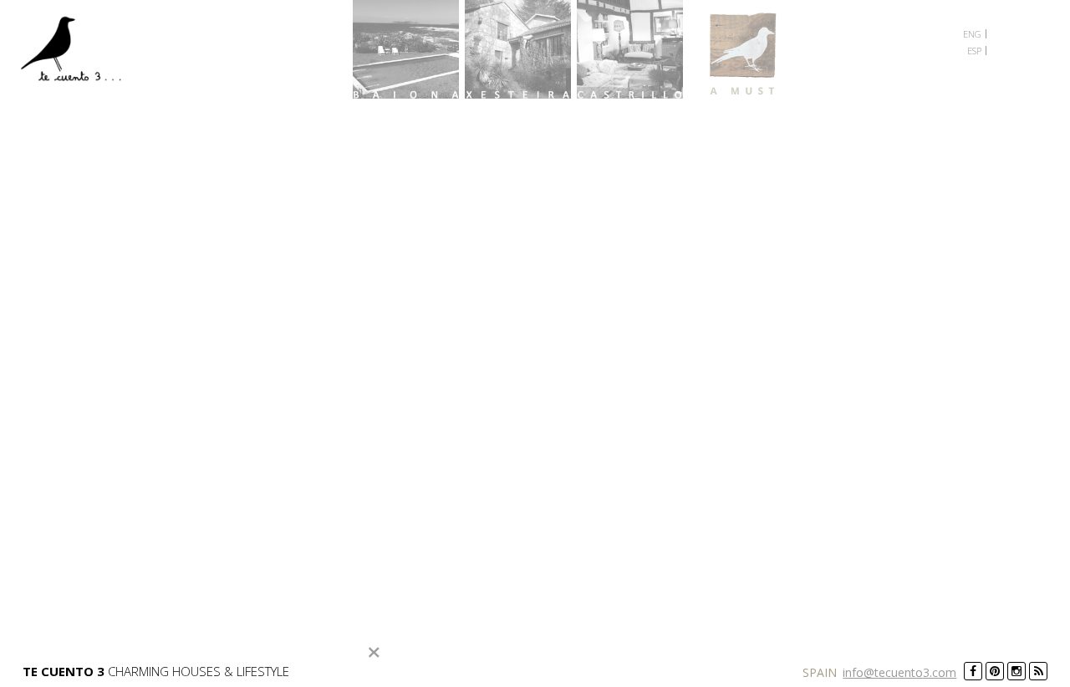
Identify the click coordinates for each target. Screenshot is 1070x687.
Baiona (406, 49)
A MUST (742, 49)
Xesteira (518, 49)
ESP (974, 50)
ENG (972, 34)
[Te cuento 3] (77, 51)
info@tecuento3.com (899, 672)
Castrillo (630, 49)
